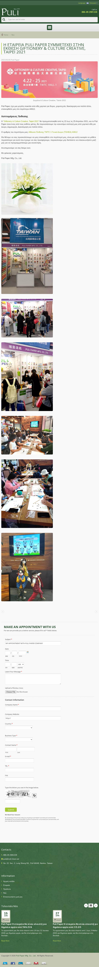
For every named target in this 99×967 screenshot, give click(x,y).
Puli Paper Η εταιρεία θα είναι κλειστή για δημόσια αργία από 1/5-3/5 (75, 925)
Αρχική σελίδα (8, 881)
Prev (86, 905)
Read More (5, 941)
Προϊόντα (7, 889)
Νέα (12, 35)
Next (96, 905)
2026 (7, 920)
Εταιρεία (6, 885)
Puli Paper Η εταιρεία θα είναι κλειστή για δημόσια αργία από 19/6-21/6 (24, 925)
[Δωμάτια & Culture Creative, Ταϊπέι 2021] (49, 80)
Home (6, 35)
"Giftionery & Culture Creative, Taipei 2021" (21, 121)
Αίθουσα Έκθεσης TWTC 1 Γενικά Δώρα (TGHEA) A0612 (53, 132)
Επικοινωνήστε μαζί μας (13, 897)
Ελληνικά (93, 3)
